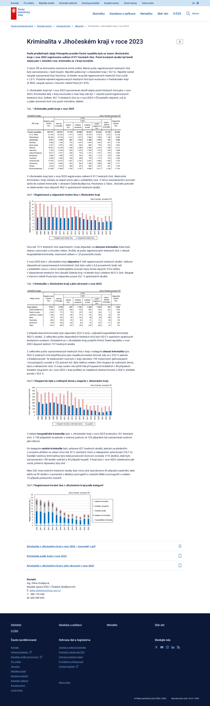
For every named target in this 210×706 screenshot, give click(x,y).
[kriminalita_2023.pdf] (180, 546)
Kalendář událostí (68, 3)
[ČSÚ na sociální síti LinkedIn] (172, 647)
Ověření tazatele (67, 666)
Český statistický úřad (22, 26)
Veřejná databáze (19, 652)
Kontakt (15, 3)
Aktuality (79, 26)
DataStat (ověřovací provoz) (25, 657)
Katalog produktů (90, 3)
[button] (33, 640)
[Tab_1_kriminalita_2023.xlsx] (180, 556)
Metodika (146, 13)
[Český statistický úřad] (20, 13)
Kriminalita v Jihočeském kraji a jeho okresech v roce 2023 (60, 565)
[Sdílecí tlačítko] (180, 41)
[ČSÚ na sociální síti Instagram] (167, 647)
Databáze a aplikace (122, 13)
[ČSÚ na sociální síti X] (156, 647)
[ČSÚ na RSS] (178, 647)
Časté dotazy (130, 3)
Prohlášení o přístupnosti (71, 662)
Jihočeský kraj (63, 26)
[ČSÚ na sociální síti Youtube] (161, 647)
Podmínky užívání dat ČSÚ (71, 652)
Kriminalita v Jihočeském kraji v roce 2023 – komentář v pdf (61, 546)
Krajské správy (111, 3)
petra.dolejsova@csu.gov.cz (45, 590)
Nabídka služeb (46, 3)
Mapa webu (64, 682)
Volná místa (148, 3)
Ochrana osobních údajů (71, 657)
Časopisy (15, 666)
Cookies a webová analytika (72, 647)
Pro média (29, 3)
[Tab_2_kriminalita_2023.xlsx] (180, 565)
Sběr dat (162, 13)
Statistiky (99, 13)
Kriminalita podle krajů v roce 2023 (47, 556)
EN (193, 3)
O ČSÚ (177, 13)
